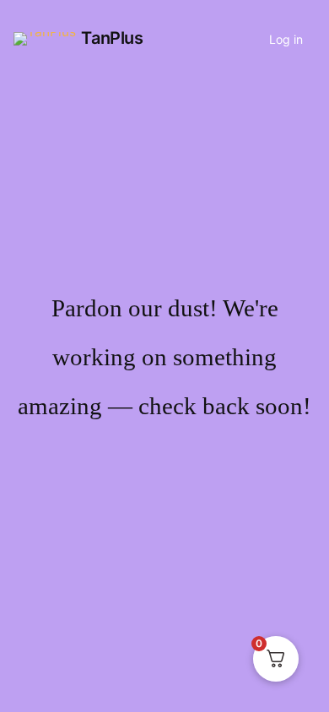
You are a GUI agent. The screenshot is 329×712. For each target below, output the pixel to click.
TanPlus (112, 38)
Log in (286, 39)
